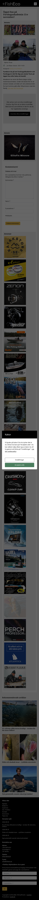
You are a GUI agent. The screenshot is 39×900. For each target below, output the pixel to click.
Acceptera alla (19, 465)
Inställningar (19, 460)
